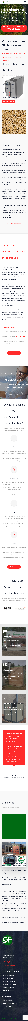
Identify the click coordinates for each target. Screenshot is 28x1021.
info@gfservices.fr (11, 966)
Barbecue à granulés (8, 987)
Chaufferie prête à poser (9, 984)
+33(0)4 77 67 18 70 (12, 962)
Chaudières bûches (7, 978)
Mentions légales (7, 1006)
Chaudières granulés (8, 975)
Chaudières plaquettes (8, 981)
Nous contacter (8, 101)
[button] (25, 2)
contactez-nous (20, 336)
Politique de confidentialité (9, 1003)
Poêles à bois (5, 990)
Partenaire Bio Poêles (8, 1000)
